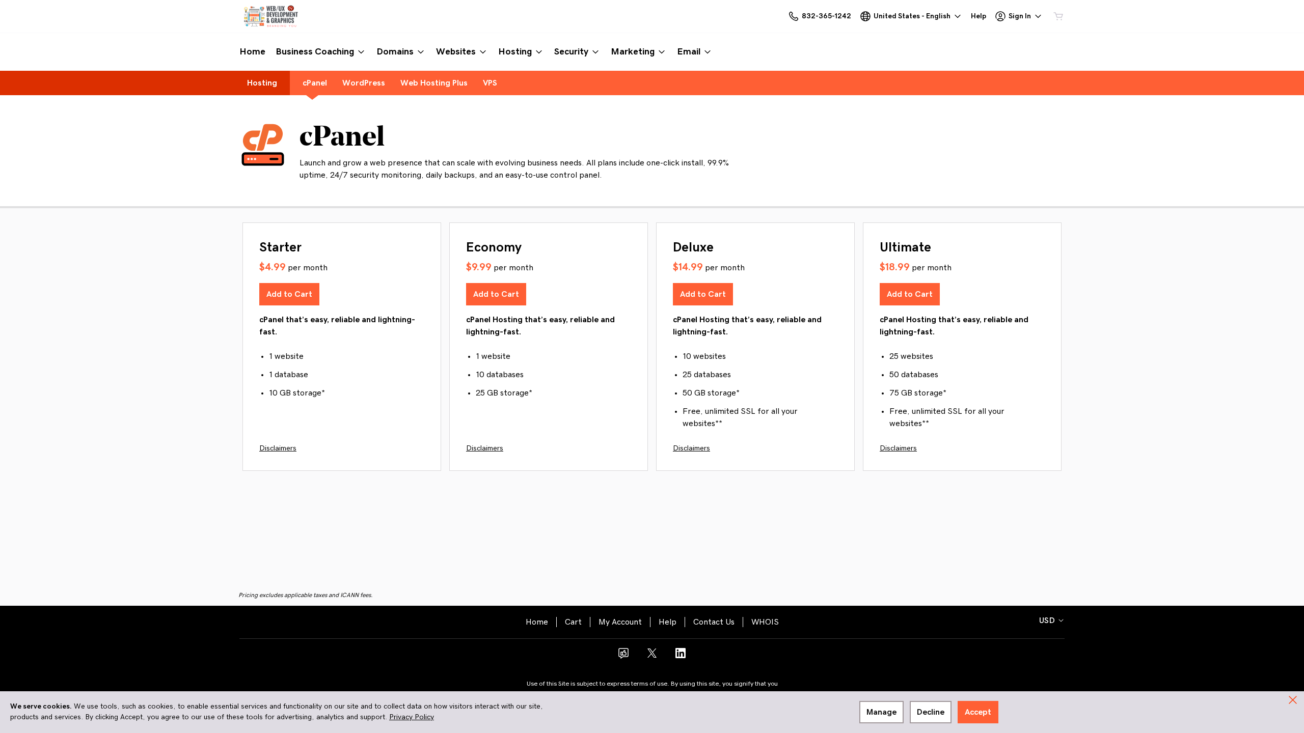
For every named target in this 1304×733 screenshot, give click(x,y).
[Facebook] (623, 657)
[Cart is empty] (1058, 16)
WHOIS (765, 622)
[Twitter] (652, 657)
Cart (573, 622)
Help (667, 622)
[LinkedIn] (680, 657)
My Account (620, 622)
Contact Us (714, 622)
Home (537, 622)
